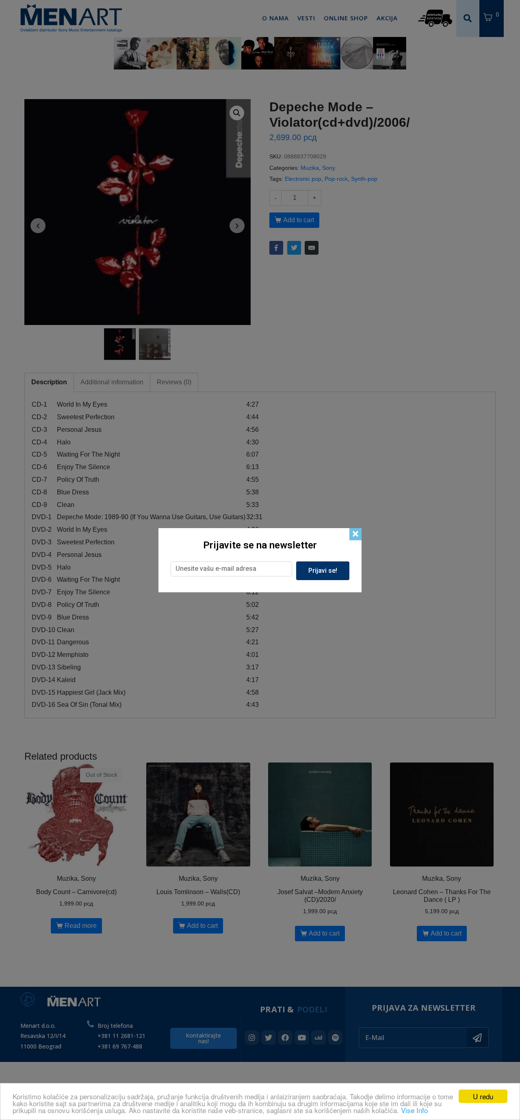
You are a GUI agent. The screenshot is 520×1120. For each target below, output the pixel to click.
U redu (483, 1096)
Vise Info (414, 1110)
